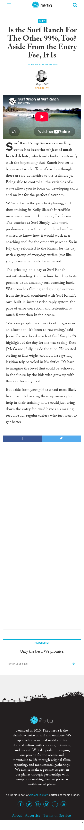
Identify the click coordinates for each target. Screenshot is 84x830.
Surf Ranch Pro (51, 163)
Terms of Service (57, 815)
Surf (42, 21)
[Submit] (73, 664)
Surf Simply (40, 223)
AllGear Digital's (38, 795)
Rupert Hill (42, 84)
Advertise (32, 815)
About (17, 815)
